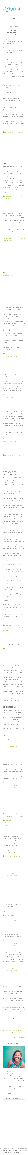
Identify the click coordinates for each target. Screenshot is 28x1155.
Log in (21, 1152)
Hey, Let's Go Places (14, 9)
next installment (10, 1007)
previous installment (11, 39)
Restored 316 (24, 1148)
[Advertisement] (14, 1121)
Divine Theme (16, 1150)
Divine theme (15, 1148)
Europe (11, 26)
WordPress (15, 1152)
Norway (17, 26)
